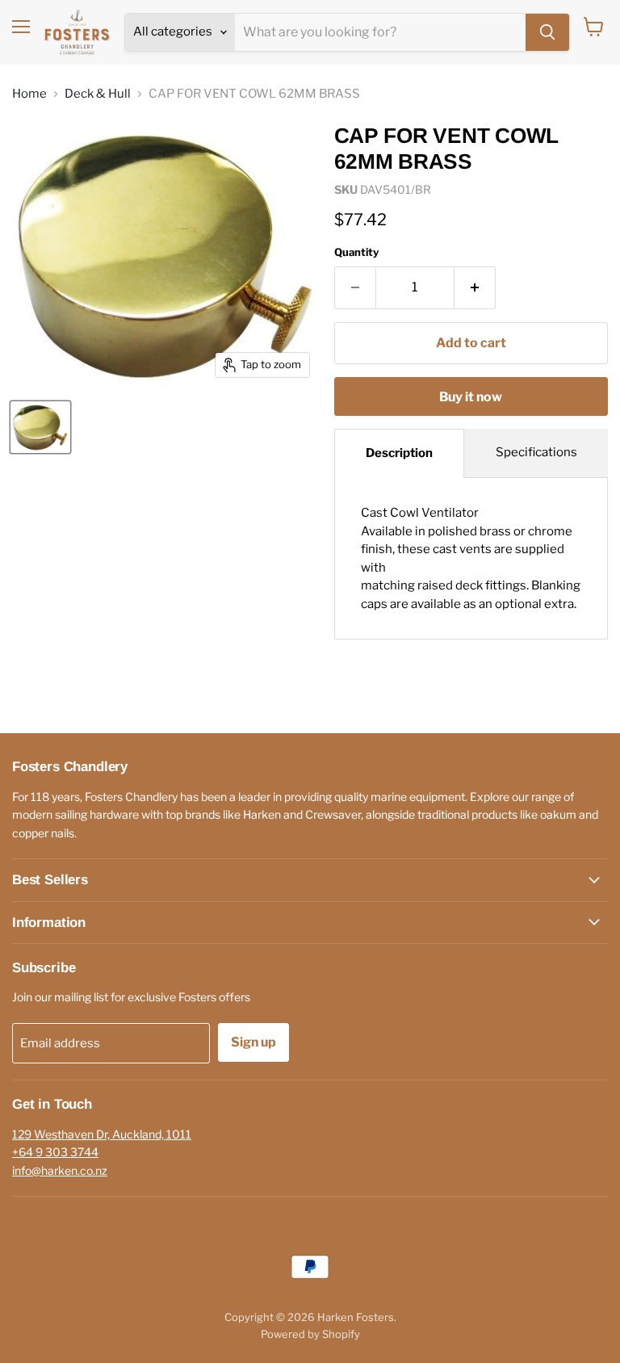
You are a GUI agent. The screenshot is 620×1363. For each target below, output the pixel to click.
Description (399, 453)
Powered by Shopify (310, 1333)
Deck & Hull (98, 94)
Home (29, 94)
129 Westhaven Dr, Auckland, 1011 (101, 1134)
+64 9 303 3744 (55, 1152)
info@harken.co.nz (59, 1170)
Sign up (253, 1042)
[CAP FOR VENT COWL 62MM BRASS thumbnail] (40, 427)
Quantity (356, 252)
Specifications (536, 452)
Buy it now (470, 397)
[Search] (547, 32)
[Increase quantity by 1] (475, 287)
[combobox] (380, 32)
